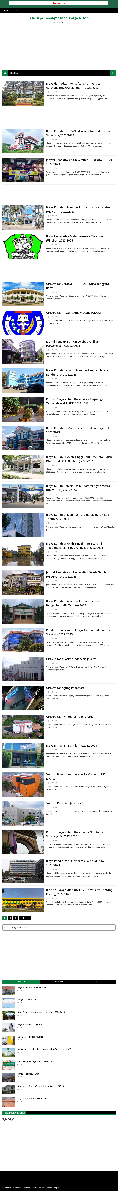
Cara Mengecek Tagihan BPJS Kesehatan (35, 1061)
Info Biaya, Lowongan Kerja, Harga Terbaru (59, 18)
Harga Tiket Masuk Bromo (29, 1074)
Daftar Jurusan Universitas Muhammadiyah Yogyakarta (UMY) (44, 1049)
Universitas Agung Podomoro (65, 688)
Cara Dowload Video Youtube (30, 1037)
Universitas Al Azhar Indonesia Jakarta (71, 659)
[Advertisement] (59, 47)
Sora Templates (23, 1188)
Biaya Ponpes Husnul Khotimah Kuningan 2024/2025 (41, 1012)
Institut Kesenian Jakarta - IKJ (65, 803)
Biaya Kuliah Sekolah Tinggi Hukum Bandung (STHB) (40, 1086)
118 (22, 918)
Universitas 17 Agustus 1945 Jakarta (70, 716)
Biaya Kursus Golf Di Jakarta (29, 1024)
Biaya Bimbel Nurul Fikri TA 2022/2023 (71, 745)
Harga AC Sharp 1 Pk (26, 1000)
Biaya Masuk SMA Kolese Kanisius (32, 987)
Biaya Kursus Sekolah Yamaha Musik (33, 1098)
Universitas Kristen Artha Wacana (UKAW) (73, 312)
